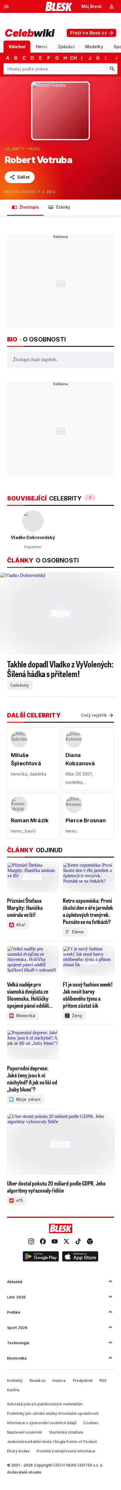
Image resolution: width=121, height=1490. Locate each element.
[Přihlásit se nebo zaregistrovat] (111, 6)
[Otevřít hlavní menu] (6, 6)
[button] (41, 1257)
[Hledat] (112, 68)
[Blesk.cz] (59, 6)
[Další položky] (116, 58)
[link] (31, 1242)
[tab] (17, 47)
